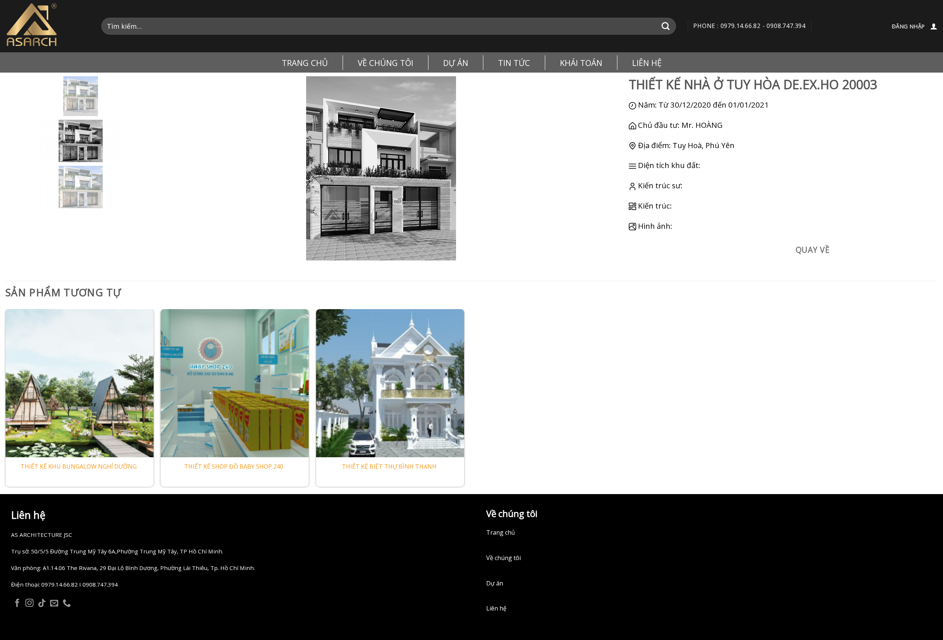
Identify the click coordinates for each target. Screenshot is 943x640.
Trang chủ (500, 532)
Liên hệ (647, 62)
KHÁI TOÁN (581, 62)
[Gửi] (666, 26)
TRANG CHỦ (305, 62)
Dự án (494, 583)
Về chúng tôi (503, 558)
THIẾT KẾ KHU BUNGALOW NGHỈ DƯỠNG (79, 466)
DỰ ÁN (455, 62)
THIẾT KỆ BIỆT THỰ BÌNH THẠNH (389, 466)
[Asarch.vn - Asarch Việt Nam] (48, 26)
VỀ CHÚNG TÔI (385, 62)
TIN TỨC (514, 62)
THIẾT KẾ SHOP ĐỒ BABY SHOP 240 (233, 466)
